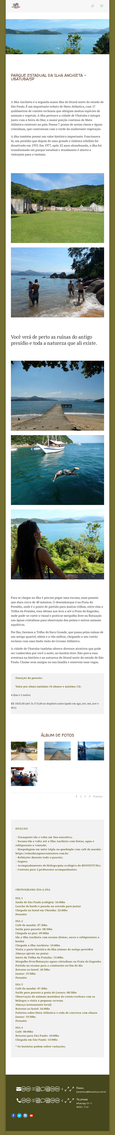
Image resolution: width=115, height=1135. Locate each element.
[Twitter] (19, 1115)
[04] (24, 785)
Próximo (98, 796)
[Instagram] (25, 1115)
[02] (57, 759)
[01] (24, 759)
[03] (91, 759)
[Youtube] (31, 1115)
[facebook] (13, 1115)
